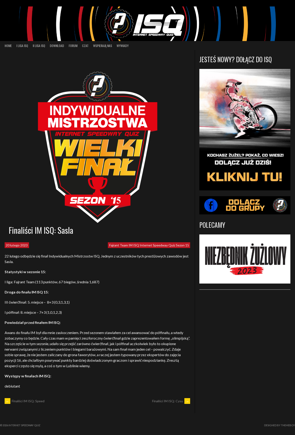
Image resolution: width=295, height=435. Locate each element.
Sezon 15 (182, 245)
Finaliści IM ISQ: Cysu (170, 401)
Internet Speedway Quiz (157, 245)
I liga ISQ (22, 45)
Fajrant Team (118, 245)
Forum (73, 45)
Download (57, 45)
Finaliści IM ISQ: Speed (25, 401)
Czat (85, 45)
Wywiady (123, 45)
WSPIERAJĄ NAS (102, 45)
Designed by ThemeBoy (279, 425)
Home (8, 45)
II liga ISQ (39, 45)
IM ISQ (134, 245)
